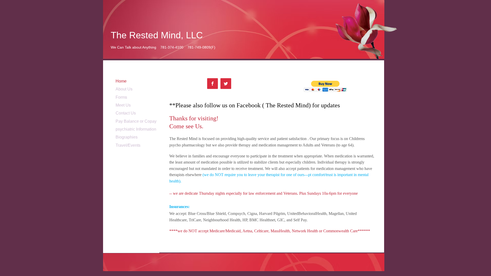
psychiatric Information (136, 129)
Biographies (127, 137)
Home (121, 81)
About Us (124, 89)
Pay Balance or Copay (136, 121)
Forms (121, 97)
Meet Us (123, 105)
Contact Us (126, 113)
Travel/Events (128, 145)
